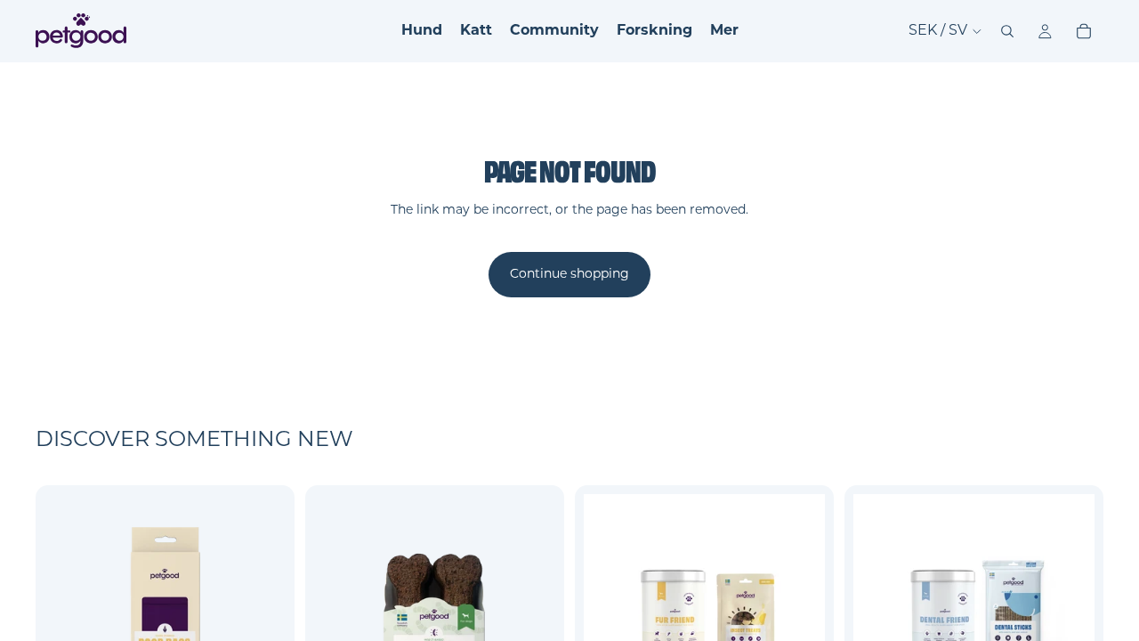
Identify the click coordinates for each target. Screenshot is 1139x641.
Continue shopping (569, 274)
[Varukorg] (1083, 31)
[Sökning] (1007, 31)
